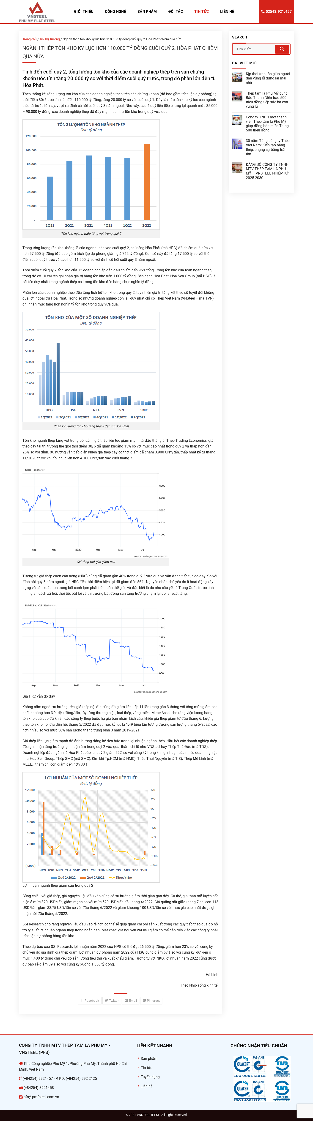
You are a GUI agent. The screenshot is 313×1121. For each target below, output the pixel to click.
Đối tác (175, 11)
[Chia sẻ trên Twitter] (111, 1000)
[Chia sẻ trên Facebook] (90, 1000)
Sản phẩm (147, 11)
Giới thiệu (83, 11)
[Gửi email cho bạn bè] (130, 1000)
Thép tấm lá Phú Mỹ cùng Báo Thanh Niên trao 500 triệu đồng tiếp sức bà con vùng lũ (267, 100)
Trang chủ (29, 39)
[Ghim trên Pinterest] (151, 1000)
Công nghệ (115, 11)
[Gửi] (282, 49)
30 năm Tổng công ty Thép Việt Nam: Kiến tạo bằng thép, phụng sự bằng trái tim (268, 147)
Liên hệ (227, 11)
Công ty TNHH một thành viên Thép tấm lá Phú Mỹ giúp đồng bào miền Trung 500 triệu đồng (267, 124)
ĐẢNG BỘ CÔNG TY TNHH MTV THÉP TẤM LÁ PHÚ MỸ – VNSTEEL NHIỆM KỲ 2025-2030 (267, 171)
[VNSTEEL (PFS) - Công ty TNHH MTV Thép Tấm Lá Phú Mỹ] (42, 11)
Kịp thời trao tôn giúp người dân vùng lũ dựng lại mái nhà (268, 78)
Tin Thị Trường (49, 39)
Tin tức (201, 11)
